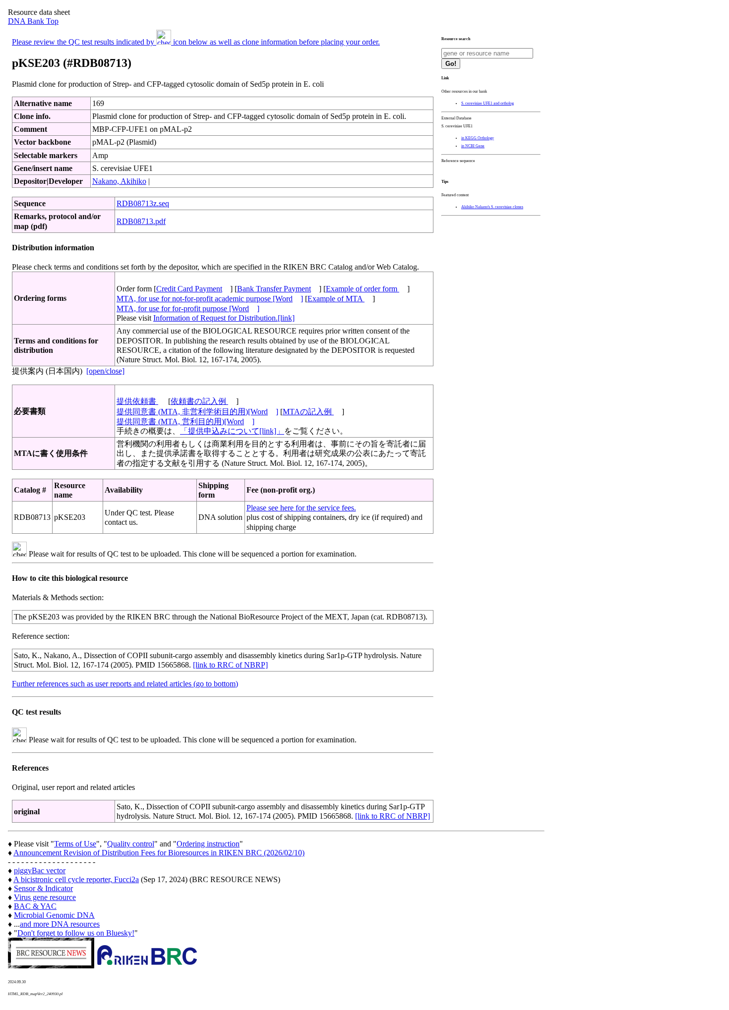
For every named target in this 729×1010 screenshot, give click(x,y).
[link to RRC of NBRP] (230, 665)
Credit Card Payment (189, 288)
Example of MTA (335, 298)
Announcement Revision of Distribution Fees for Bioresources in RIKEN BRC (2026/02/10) (158, 852)
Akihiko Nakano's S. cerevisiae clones (492, 207)
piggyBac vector (39, 870)
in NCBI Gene (473, 146)
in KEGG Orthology (477, 138)
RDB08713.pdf (141, 221)
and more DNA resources (60, 924)
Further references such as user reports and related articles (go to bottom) (125, 683)
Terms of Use (75, 844)
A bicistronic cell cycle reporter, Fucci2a (76, 879)
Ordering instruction (208, 844)
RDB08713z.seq (143, 203)
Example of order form (362, 288)
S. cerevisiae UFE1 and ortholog (487, 103)
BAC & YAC (35, 906)
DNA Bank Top (33, 21)
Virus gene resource (45, 897)
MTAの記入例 (308, 411)
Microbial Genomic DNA (54, 915)
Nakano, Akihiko (119, 181)
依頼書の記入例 (199, 401)
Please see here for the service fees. (301, 508)
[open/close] (105, 371)
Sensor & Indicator (43, 888)
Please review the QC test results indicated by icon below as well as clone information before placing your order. (196, 42)
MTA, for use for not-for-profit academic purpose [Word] (210, 298)
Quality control (130, 844)
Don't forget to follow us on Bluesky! (75, 933)
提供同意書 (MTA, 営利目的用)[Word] (185, 421)
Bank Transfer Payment (274, 288)
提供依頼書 (137, 401)
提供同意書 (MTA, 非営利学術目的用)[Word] (197, 411)
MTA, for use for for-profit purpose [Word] (188, 308)
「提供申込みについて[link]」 (232, 431)
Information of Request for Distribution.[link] (224, 318)
